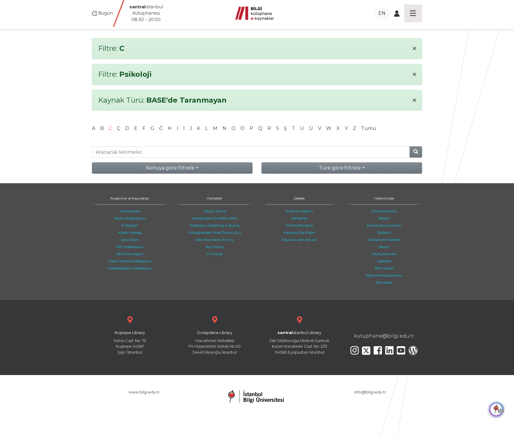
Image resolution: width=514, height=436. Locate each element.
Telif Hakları (384, 268)
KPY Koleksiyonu (130, 247)
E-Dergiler (130, 225)
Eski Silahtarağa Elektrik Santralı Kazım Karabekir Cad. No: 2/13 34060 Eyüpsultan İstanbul (299, 342)
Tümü (368, 128)
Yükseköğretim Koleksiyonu (130, 268)
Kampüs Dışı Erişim (299, 232)
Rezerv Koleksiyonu (130, 218)
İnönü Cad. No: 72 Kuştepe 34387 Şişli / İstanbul (130, 342)
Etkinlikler (384, 282)
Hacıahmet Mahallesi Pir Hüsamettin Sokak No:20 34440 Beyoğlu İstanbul (215, 342)
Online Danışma (299, 225)
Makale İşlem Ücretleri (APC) (215, 218)
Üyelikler (384, 261)
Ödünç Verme (214, 211)
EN (382, 13)
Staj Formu (215, 247)
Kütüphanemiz (384, 211)
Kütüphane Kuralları (384, 225)
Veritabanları (130, 211)
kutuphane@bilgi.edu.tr (384, 336)
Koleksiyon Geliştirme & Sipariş (214, 225)
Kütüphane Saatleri (384, 240)
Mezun (384, 247)
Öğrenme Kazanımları (384, 275)
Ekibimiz (384, 232)
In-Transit (215, 254)
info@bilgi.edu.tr (370, 392)
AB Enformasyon (130, 254)
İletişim (384, 218)
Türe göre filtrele (340, 168)
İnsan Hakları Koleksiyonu (130, 261)
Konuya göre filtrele (170, 168)
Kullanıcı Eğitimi (299, 211)
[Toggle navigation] (413, 13)
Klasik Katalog (130, 232)
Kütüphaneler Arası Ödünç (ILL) (215, 232)
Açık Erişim (130, 240)
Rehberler (300, 218)
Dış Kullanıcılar (384, 254)
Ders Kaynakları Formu (214, 240)
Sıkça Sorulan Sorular (299, 240)
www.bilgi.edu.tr (144, 392)
